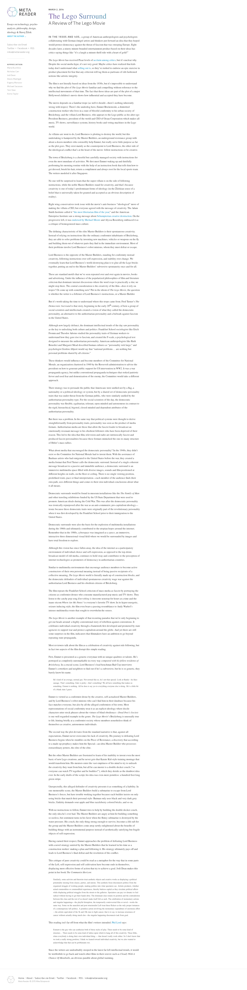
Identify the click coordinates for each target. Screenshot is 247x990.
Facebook (22, 48)
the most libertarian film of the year (91, 212)
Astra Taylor (12, 93)
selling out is (84, 68)
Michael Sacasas (15, 86)
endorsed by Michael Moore (86, 219)
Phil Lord (116, 922)
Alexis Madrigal (14, 79)
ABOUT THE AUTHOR (16, 36)
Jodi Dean (11, 75)
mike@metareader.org (18, 52)
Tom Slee (11, 90)
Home (21, 978)
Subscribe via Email (17, 44)
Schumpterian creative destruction (114, 216)
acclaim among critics (104, 60)
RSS (32, 48)
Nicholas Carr (13, 71)
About (29, 978)
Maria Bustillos (14, 67)
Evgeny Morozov (14, 82)
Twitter (11, 48)
